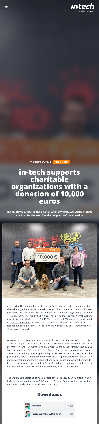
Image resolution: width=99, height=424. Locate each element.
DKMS (43, 319)
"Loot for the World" (20, 322)
